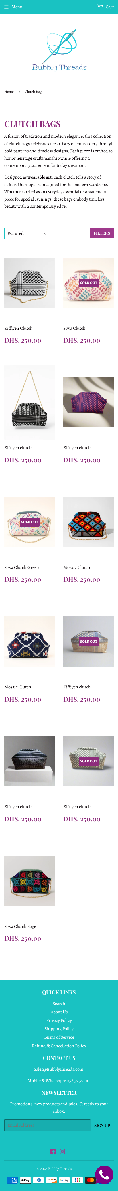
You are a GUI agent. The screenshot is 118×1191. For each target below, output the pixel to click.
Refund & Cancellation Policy (59, 1046)
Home (9, 91)
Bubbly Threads (60, 1168)
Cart (109, 7)
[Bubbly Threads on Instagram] (62, 1152)
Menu (17, 7)
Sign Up (102, 1125)
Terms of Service (59, 1037)
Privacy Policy (59, 1020)
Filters (102, 233)
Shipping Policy (59, 1029)
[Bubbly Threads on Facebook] (53, 1152)
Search (59, 1003)
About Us (59, 1012)
